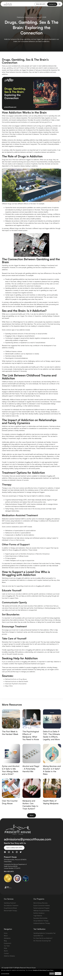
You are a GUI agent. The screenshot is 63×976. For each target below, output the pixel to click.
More (31, 815)
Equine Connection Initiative (41, 905)
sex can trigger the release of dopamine (28, 316)
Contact (6, 953)
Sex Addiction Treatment (11, 905)
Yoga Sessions (37, 915)
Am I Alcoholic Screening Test (42, 941)
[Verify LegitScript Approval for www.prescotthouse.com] (26, 878)
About (6, 935)
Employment (7, 943)
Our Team (7, 946)
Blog (5, 941)
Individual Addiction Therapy (41, 923)
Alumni (6, 951)
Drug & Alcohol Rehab (10, 908)
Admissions (7, 938)
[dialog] (31, 972)
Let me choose (5, 973)
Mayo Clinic (9, 686)
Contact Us (52, 4)
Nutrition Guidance (38, 913)
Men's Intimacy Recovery (40, 903)
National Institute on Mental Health (16, 681)
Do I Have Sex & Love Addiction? (42, 938)
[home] (8, 4)
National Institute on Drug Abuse (16, 679)
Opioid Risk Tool (38, 935)
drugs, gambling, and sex (10, 68)
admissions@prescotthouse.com (27, 839)
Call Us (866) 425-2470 (14, 848)
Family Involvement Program (41, 908)
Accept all (58, 973)
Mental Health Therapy (10, 910)
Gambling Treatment (10, 903)
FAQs (5, 948)
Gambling (5, 265)
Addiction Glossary (9, 956)
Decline (52, 973)
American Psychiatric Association (15, 684)
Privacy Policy (49, 970)
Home (5, 933)
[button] (59, 4)
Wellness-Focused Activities (41, 910)
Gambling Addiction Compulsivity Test (44, 933)
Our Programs (38, 899)
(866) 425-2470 (40, 4)
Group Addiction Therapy (40, 920)
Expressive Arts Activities (40, 918)
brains (14, 118)
